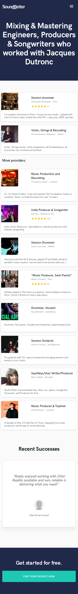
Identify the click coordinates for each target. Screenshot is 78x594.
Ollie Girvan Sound (39, 515)
